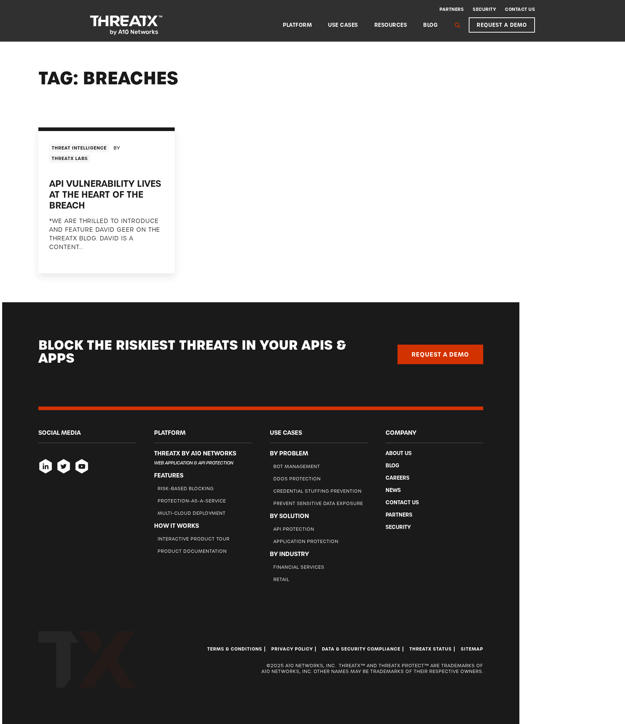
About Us (399, 453)
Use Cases (343, 25)
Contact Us (520, 9)
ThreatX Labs (70, 158)
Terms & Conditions (234, 649)
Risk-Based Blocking (186, 488)
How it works (176, 526)
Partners (451, 9)
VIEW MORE (65, 261)
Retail (281, 579)
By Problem (289, 453)
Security (484, 9)
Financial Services (298, 567)
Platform (297, 25)
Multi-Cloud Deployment (192, 513)
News (393, 490)
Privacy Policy (292, 649)
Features (168, 475)
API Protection (293, 529)
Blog (430, 25)
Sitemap (472, 649)
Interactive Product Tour (194, 539)
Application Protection (306, 541)
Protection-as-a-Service (192, 501)
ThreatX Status (430, 649)
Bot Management (296, 466)
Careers (397, 477)
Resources (390, 25)
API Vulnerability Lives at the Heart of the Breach (105, 194)
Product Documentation (192, 551)
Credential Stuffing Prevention (317, 491)
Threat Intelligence (79, 148)
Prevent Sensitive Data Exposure (318, 503)
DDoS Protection (297, 478)
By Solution (289, 516)
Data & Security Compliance (361, 649)
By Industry (289, 554)
